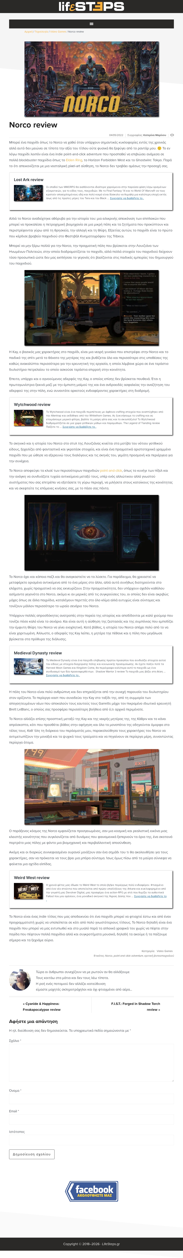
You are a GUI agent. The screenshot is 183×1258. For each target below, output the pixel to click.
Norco (108, 955)
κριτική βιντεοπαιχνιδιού (159, 955)
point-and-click (111, 470)
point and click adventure (128, 955)
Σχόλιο (15, 1041)
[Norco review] (91, 79)
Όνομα (15, 1091)
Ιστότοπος (17, 1132)
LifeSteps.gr (91, 6)
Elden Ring (74, 160)
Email (14, 1111)
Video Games (165, 951)
